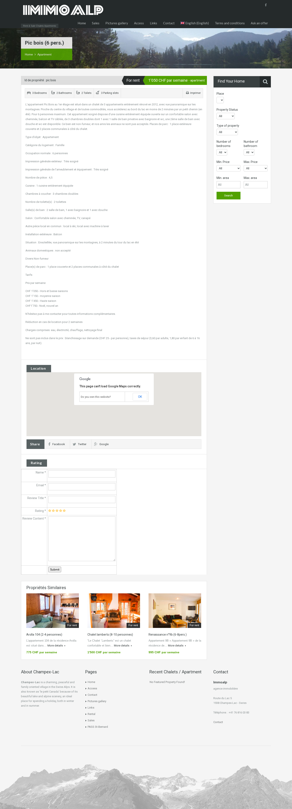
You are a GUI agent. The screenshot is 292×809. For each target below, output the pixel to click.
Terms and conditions (230, 23)
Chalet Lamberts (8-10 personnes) (110, 634)
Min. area (223, 178)
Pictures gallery (116, 23)
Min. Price (223, 162)
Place (220, 93)
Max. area (250, 178)
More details (55, 645)
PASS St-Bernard (98, 726)
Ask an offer (259, 23)
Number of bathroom (251, 144)
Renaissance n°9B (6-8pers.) (168, 634)
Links (153, 23)
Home (82, 23)
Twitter (82, 444)
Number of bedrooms (224, 144)
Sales (95, 23)
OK (140, 396)
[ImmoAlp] (63, 14)
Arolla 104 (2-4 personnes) (44, 634)
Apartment (44, 54)
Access (139, 23)
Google (104, 444)
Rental (91, 714)
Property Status (227, 109)
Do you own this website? (96, 396)
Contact (169, 23)
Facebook (58, 444)
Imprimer (195, 93)
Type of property (228, 125)
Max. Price (251, 162)
